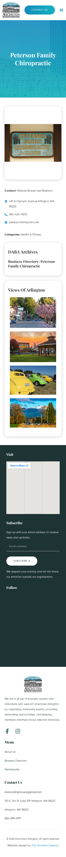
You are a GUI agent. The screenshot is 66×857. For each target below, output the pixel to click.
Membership (12, 769)
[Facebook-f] (7, 731)
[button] (61, 10)
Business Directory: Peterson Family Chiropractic (31, 263)
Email (9, 540)
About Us (10, 752)
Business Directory (16, 760)
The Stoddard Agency (45, 845)
